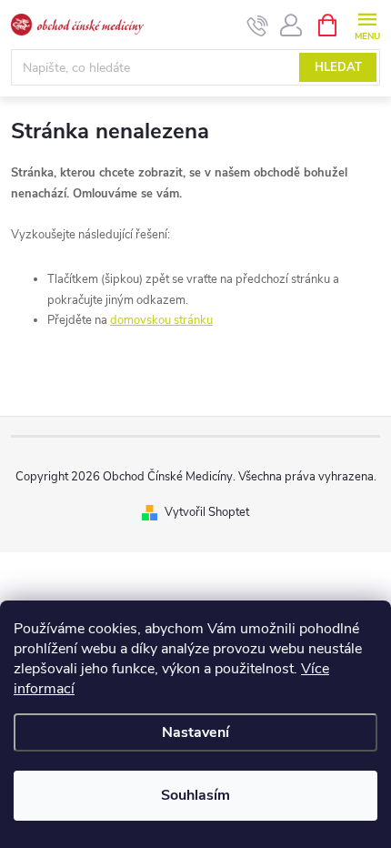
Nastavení (195, 732)
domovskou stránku (161, 320)
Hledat (338, 67)
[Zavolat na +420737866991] (257, 25)
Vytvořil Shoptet (207, 512)
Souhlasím (195, 795)
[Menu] (367, 24)
